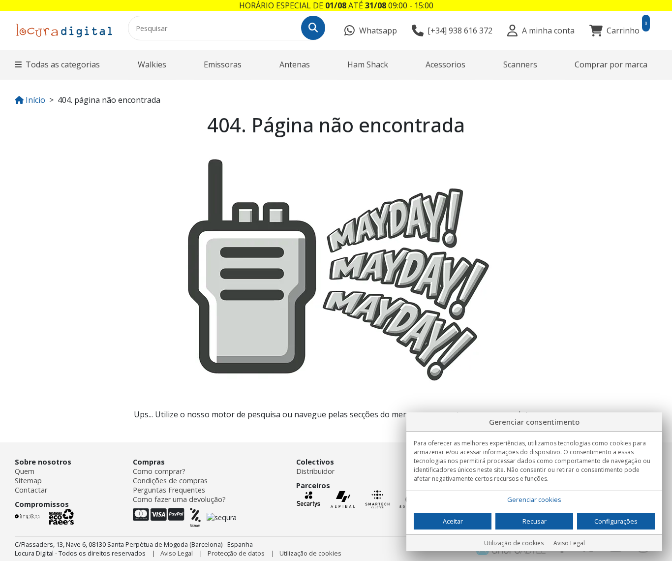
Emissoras (223, 64)
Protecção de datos (236, 553)
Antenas (294, 64)
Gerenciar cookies (534, 499)
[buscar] (313, 28)
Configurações (616, 521)
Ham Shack (367, 64)
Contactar (31, 490)
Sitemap (28, 480)
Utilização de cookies (310, 553)
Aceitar (453, 521)
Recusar (534, 521)
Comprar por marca (611, 64)
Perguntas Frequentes (169, 490)
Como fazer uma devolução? (179, 499)
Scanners (520, 64)
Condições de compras (170, 480)
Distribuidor (315, 471)
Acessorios (445, 64)
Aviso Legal (176, 553)
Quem (24, 471)
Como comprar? (159, 471)
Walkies (152, 64)
